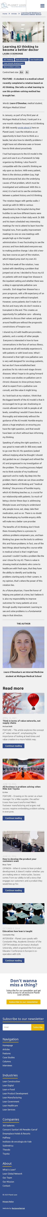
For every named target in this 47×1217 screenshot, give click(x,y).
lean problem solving (12, 67)
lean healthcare (36, 59)
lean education (21, 59)
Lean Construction (11, 1081)
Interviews (7, 1065)
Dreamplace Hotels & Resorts (16, 1134)
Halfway (6, 1138)
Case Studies (9, 1057)
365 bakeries (8, 1126)
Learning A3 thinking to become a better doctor (31, 13)
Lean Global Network (12, 1174)
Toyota (6, 1154)
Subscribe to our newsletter (23, 1002)
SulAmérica (8, 1146)
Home (5, 14)
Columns (7, 1061)
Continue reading (13, 746)
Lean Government (11, 1102)
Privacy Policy (8, 1201)
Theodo (6, 1150)
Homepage (8, 1045)
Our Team (7, 1178)
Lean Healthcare (10, 1106)
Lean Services (9, 1110)
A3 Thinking (8, 59)
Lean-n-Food (9, 1089)
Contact (6, 1186)
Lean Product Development (15, 1093)
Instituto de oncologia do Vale (17, 1142)
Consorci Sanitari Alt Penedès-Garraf (20, 1130)
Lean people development (14, 63)
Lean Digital (8, 1085)
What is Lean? (9, 1170)
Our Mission (8, 1182)
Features (7, 1053)
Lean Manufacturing (12, 1097)
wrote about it (24, 127)
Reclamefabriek (18, 1208)
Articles (14, 14)
